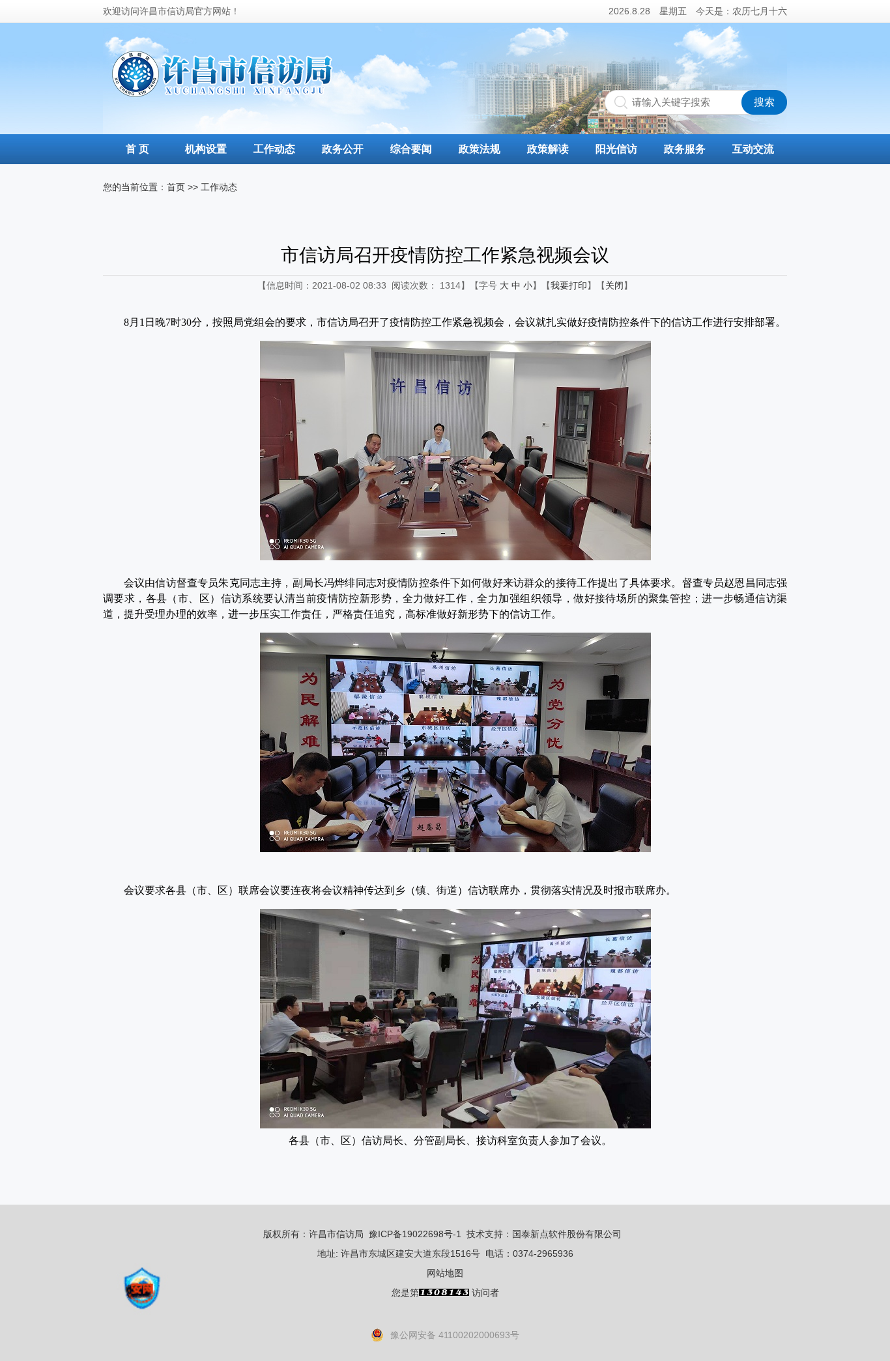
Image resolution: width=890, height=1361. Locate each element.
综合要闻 (411, 148)
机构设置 (206, 148)
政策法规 (479, 148)
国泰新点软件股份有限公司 (567, 1234)
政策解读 (548, 148)
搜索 (764, 101)
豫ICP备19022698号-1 (415, 1234)
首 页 (137, 148)
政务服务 (685, 148)
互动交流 (753, 148)
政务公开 (343, 148)
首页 (176, 187)
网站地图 (445, 1273)
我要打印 (569, 285)
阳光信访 (616, 148)
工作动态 (274, 148)
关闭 (614, 285)
